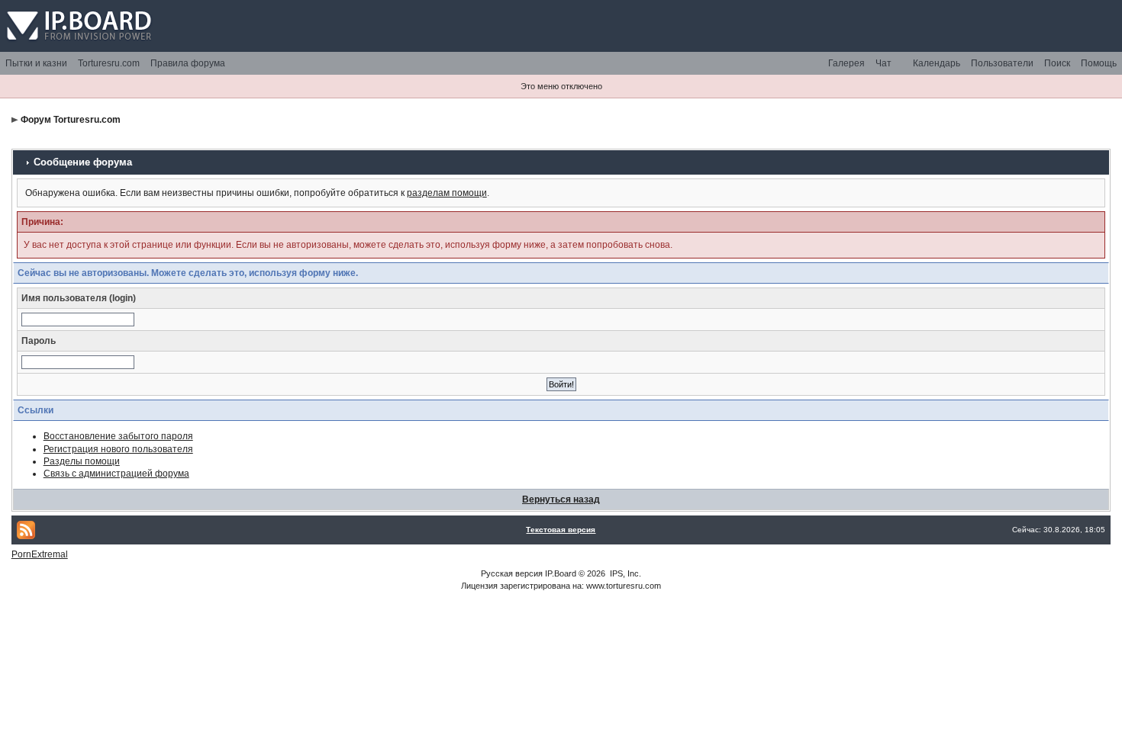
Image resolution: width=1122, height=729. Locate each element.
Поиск (1057, 63)
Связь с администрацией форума (116, 473)
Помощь (1099, 63)
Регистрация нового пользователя (118, 449)
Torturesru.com (109, 63)
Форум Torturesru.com (71, 119)
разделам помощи (447, 193)
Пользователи (1002, 63)
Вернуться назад (561, 499)
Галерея (846, 63)
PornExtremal (39, 554)
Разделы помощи (82, 461)
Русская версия (512, 573)
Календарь (936, 63)
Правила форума (187, 63)
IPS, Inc (624, 573)
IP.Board (560, 573)
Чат (883, 63)
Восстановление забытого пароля (118, 436)
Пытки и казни (36, 63)
